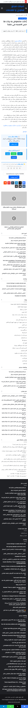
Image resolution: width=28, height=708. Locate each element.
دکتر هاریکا (24, 332)
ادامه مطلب (14, 144)
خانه (25, 15)
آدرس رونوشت (14, 177)
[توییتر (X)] (20, 182)
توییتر (7, 153)
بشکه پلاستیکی (23, 317)
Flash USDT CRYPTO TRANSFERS (19, 304)
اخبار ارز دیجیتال (23, 309)
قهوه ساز (25, 342)
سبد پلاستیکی (24, 337)
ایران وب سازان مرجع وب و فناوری (12, 125)
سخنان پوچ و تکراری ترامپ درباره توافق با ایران (15, 459)
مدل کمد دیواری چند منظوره (21, 353)
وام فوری (25, 363)
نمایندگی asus (24, 355)
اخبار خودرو (24, 312)
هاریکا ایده (24, 358)
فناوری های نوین (19, 15)
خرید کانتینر (24, 324)
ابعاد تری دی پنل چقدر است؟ (19, 444)
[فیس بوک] (23, 182)
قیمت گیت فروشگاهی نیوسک (20, 345)
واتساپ (13, 153)
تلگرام (19, 153)
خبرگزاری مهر (18, 41)
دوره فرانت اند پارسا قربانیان (20, 335)
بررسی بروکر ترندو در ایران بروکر (19, 314)
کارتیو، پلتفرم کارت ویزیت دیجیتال (19, 348)
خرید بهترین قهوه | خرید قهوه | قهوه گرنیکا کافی (16, 322)
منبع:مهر (25, 131)
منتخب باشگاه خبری (22, 440)
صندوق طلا (24, 340)
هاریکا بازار (24, 360)
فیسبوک (14, 157)
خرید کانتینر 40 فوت (22, 327)
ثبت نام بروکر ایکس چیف (21, 319)
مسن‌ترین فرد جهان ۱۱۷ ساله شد (18, 473)
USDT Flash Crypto (22, 307)
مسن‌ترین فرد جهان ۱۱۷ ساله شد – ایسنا (16, 476)
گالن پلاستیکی (24, 350)
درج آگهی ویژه (24, 330)
